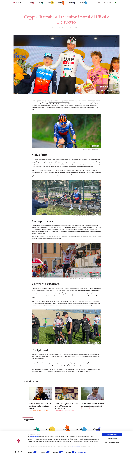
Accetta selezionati (112, 438)
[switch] (48, 452)
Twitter (102, 2)
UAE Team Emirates (47, 290)
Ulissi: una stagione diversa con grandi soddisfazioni (92, 404)
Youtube (107, 2)
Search (113, 2)
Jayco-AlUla (55, 159)
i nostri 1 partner (34, 436)
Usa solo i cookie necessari (112, 442)
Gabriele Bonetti (57, 28)
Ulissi (51, 104)
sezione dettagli (76, 446)
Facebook (104, 2)
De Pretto (55, 104)
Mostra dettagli (82, 452)
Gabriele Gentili (59, 410)
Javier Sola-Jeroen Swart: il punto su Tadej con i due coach (40, 406)
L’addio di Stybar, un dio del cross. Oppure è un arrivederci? (66, 406)
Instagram (99, 2)
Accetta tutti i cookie (112, 434)
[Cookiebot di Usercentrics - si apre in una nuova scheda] (18, 452)
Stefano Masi (85, 408)
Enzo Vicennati (33, 410)
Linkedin (110, 2)
